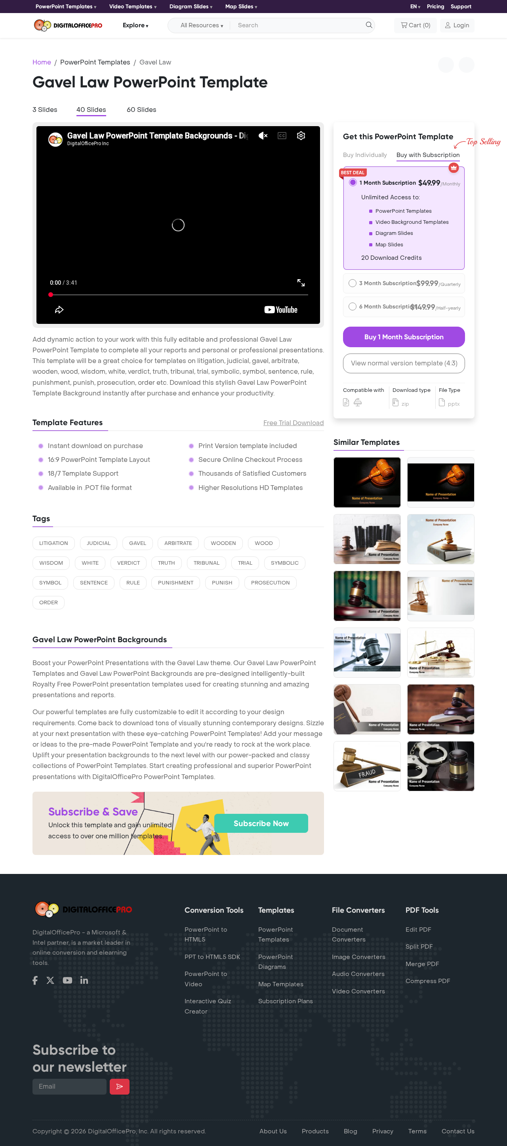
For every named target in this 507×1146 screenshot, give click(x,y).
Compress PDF (428, 981)
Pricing (435, 6)
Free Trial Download (293, 423)
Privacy (382, 1131)
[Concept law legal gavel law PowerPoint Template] (367, 539)
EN (413, 6)
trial (245, 563)
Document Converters (349, 935)
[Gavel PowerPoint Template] (367, 482)
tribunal (206, 563)
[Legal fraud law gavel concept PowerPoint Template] (367, 766)
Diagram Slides (189, 6)
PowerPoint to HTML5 (206, 935)
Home (41, 62)
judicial (99, 543)
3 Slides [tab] (44, 110)
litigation (53, 543)
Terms (417, 1131)
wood (264, 543)
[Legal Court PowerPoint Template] (367, 652)
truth (166, 563)
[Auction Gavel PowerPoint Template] (441, 482)
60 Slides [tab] (141, 110)
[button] (457, 26)
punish (222, 583)
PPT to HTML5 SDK (212, 957)
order (48, 602)
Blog (350, 1131)
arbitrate (178, 543)
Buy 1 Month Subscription (404, 337)
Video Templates (130, 6)
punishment (175, 583)
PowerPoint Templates (64, 6)
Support (461, 6)
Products (315, 1131)
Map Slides (239, 6)
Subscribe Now (261, 823)
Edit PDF (418, 930)
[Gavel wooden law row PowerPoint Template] (367, 596)
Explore (134, 25)
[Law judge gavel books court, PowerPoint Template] (441, 709)
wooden (223, 543)
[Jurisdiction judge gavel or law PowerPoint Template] (441, 653)
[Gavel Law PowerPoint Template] (441, 596)
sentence (94, 583)
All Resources (200, 25)
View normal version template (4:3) (404, 363)
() (419, 25)
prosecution (270, 583)
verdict (128, 563)
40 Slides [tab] (91, 110)
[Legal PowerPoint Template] (441, 539)
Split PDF (419, 947)
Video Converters (358, 991)
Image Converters (358, 957)
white (90, 563)
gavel (137, 543)
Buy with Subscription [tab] (428, 155)
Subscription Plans (285, 1001)
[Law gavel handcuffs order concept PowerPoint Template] (441, 766)
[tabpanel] (178, 225)
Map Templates (280, 984)
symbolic (285, 563)
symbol (50, 583)
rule (133, 583)
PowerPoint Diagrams (275, 962)
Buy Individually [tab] (365, 155)
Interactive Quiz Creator (208, 1006)
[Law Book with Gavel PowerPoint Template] (367, 709)
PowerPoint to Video (206, 979)
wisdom (51, 563)
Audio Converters (358, 974)
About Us (273, 1131)
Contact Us (458, 1131)
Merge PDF (422, 964)
